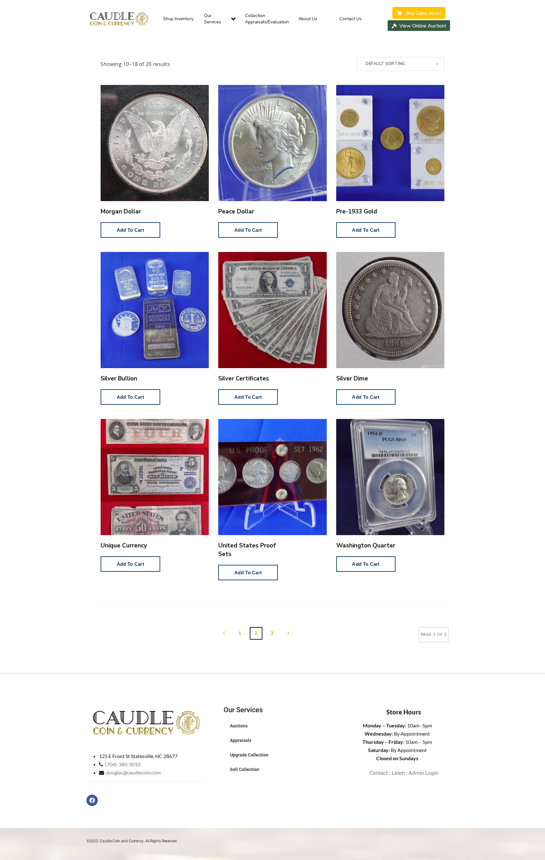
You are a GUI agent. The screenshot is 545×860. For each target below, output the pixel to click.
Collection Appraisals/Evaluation (267, 19)
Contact (378, 773)
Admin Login (423, 773)
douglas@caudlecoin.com (133, 772)
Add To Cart (130, 230)
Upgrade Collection (249, 754)
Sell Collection (244, 769)
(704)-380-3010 (122, 764)
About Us (307, 19)
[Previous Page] (224, 633)
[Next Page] (288, 633)
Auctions (239, 725)
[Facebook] (92, 800)
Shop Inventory (178, 19)
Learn (398, 773)
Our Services (212, 19)
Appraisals (240, 740)
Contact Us (350, 19)
